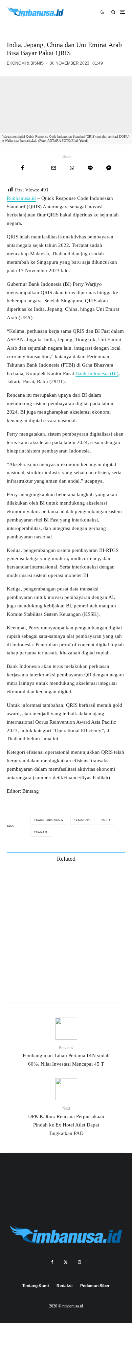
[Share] (22, 167)
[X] (66, 1262)
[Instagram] (79, 1262)
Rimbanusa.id (21, 198)
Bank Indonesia (49, 819)
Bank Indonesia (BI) (96, 373)
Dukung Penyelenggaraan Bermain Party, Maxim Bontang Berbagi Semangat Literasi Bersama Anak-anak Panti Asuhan (80, 879)
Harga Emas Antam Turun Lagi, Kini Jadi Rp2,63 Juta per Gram (79, 975)
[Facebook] (52, 1262)
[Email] (53, 167)
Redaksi (64, 1285)
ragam (41, 832)
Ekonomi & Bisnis (25, 63)
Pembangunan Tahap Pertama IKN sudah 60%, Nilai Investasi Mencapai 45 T (66, 1056)
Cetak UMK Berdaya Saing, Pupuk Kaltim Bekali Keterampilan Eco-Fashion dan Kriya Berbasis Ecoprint (80, 943)
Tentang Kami (35, 1285)
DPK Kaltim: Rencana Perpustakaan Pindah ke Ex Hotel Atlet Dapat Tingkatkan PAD (66, 1121)
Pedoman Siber (95, 1285)
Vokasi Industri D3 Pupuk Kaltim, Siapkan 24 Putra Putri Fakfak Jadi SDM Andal (80, 911)
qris (106, 819)
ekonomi (83, 819)
